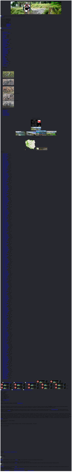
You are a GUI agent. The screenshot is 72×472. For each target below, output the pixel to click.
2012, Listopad (5, 321)
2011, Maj (4, 339)
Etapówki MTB (5, 40)
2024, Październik (6, 176)
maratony (4, 44)
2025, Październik (6, 163)
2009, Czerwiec (5, 363)
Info (1, 16)
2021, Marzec (5, 219)
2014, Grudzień (5, 296)
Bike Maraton (5, 32)
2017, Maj (4, 266)
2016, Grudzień (5, 271)
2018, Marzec (5, 256)
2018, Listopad (5, 248)
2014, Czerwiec (5, 302)
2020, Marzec (5, 232)
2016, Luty (5, 281)
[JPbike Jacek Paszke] (7, 382)
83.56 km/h (8, 25)
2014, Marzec (5, 305)
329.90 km (9, 24)
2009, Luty (5, 367)
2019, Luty (5, 245)
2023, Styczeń (5, 197)
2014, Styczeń (5, 307)
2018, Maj (4, 254)
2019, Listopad (5, 236)
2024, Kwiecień (5, 182)
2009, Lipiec (5, 362)
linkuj (17, 459)
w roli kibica (5, 60)
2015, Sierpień (5, 288)
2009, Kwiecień (5, 365)
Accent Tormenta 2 (6, 114)
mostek (9, 410)
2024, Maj (4, 181)
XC (3, 64)
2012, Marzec (5, 329)
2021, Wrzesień (5, 213)
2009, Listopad (5, 358)
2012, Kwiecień (5, 328)
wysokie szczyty (6, 63)
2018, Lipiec (5, 252)
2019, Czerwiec (5, 241)
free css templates (31, 470)
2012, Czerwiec (5, 326)
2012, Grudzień (5, 320)
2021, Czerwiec (5, 216)
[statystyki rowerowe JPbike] (5, 28)
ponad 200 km (5, 52)
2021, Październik (6, 212)
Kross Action (5, 112)
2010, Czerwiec (5, 351)
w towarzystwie (5, 61)
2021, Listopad (5, 211)
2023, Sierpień (5, 190)
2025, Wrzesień (5, 164)
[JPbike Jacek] (16, 389)
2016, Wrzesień (5, 274)
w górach (4, 59)
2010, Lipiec (5, 350)
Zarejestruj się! (21, 468)
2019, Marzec (5, 244)
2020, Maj (4, 230)
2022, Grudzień (5, 198)
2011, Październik (6, 334)
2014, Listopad (5, 297)
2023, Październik (6, 188)
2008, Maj (4, 376)
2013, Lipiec (5, 313)
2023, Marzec (5, 195)
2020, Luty (5, 233)
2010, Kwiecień (5, 353)
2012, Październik (6, 322)
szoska (4, 57)
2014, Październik (6, 298)
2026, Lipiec (5, 154)
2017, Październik (6, 261)
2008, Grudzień (5, 369)
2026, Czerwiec (5, 155)
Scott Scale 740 (5, 110)
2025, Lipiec (5, 166)
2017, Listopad (5, 260)
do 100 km (5, 35)
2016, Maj (4, 278)
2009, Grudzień (5, 357)
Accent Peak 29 (6, 399)
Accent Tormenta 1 (6, 113)
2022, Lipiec (5, 203)
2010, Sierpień (5, 349)
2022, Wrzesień (5, 201)
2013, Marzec (5, 317)
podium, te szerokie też (7, 48)
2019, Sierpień (5, 239)
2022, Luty (5, 208)
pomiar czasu (5, 50)
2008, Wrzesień (5, 372)
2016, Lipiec (5, 276)
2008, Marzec (5, 378)
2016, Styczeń (5, 282)
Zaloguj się (16, 468)
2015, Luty (5, 294)
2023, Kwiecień (5, 194)
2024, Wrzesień (5, 177)
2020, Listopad (5, 223)
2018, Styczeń (5, 258)
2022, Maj (4, 205)
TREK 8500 (5, 111)
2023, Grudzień (5, 186)
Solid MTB (5, 55)
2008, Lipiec (5, 374)
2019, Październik (6, 237)
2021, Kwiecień (5, 218)
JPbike (1, 459)
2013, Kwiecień (5, 316)
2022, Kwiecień (5, 206)
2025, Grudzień (5, 161)
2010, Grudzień (5, 345)
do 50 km (4, 36)
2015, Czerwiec (5, 290)
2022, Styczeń (5, 209)
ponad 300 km (5, 53)
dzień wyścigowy (6, 39)
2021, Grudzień (5, 210)
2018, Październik (6, 249)
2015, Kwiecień (5, 292)
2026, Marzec (5, 158)
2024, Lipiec (5, 179)
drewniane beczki (55, 409)
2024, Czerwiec (5, 180)
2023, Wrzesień (5, 189)
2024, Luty (5, 184)
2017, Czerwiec (5, 265)
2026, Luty (5, 159)
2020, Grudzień (5, 222)
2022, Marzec (5, 207)
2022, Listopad (5, 199)
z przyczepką (5, 65)
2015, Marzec (5, 293)
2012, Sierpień (5, 324)
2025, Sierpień (5, 165)
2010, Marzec (5, 354)
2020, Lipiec (5, 228)
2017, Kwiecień (5, 267)
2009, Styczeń (5, 368)
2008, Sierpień (5, 373)
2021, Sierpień (5, 214)
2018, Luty (5, 257)
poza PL (4, 54)
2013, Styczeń (5, 319)
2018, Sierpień (5, 251)
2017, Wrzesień (5, 262)
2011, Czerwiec (5, 338)
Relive (1, 418)
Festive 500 (5, 41)
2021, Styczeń (5, 221)
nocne (4, 47)
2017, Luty (5, 269)
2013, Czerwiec (5, 314)
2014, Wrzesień (5, 299)
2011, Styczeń (5, 344)
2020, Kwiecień (5, 231)
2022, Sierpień (5, 202)
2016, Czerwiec (5, 277)
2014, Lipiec (5, 301)
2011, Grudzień (5, 332)
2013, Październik (6, 310)
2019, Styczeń (5, 246)
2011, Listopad (5, 333)
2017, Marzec (5, 268)
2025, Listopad (5, 162)
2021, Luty (5, 220)
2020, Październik (6, 224)
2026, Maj (4, 156)
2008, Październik (6, 371)
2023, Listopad (5, 187)
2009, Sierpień (5, 361)
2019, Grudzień (5, 235)
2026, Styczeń (5, 160)
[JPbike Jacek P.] (46, 385)
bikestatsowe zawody (6, 33)
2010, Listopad (5, 346)
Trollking (2, 466)
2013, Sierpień (5, 312)
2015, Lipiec (5, 289)
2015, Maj (4, 291)
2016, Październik (6, 273)
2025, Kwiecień (5, 170)
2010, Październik (6, 347)
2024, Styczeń (5, 185)
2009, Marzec (5, 366)
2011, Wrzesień (5, 335)
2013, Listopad (5, 309)
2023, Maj (4, 193)
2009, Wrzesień (5, 360)
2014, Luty (5, 306)
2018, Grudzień (5, 247)
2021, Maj (4, 217)
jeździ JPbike (7, 470)
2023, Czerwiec (5, 192)
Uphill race (5, 58)
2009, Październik (6, 359)
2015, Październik (6, 286)
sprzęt (4, 56)
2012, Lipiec (5, 325)
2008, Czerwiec (5, 375)
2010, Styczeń (5, 356)
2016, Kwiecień (5, 279)
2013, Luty (5, 318)
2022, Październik (6, 200)
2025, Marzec (5, 171)
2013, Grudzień (5, 308)
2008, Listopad (5, 370)
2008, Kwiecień (5, 377)
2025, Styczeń (5, 173)
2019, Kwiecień (5, 243)
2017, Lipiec (5, 264)
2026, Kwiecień (5, 157)
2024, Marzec (5, 183)
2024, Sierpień (5, 178)
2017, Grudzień (5, 259)
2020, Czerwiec (5, 229)
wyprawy (4, 62)
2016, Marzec (5, 280)
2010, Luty (5, 355)
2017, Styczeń (5, 270)
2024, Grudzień (5, 174)
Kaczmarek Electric (6, 43)
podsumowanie (5, 49)
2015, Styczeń (5, 295)
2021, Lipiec (5, 215)
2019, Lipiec (5, 240)
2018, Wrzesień (5, 250)
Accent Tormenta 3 (6, 115)
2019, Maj (4, 242)
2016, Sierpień (5, 275)
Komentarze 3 (20, 403)
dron (3, 38)
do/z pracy (4, 37)
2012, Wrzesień (5, 323)
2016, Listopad (5, 272)
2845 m (8, 26)
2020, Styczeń (5, 234)
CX (3, 34)
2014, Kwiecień (5, 304)
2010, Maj (4, 352)
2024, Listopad (5, 175)
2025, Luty (5, 172)
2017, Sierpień (5, 263)
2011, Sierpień (5, 336)
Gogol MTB (5, 42)
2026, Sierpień (5, 153)
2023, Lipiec (5, 191)
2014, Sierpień (5, 300)
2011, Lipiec (5, 337)
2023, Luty (5, 196)
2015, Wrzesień (5, 287)
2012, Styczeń (5, 331)
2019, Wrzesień (5, 238)
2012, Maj (4, 327)
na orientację (5, 46)
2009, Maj (4, 364)
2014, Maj (4, 303)
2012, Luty (5, 330)
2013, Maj (4, 315)
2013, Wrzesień (5, 311)
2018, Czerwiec (5, 253)
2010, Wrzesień (5, 348)
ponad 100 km (5, 51)
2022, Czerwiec (5, 204)
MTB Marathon (5, 45)
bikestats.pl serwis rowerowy (19, 470)
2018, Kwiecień (5, 255)
